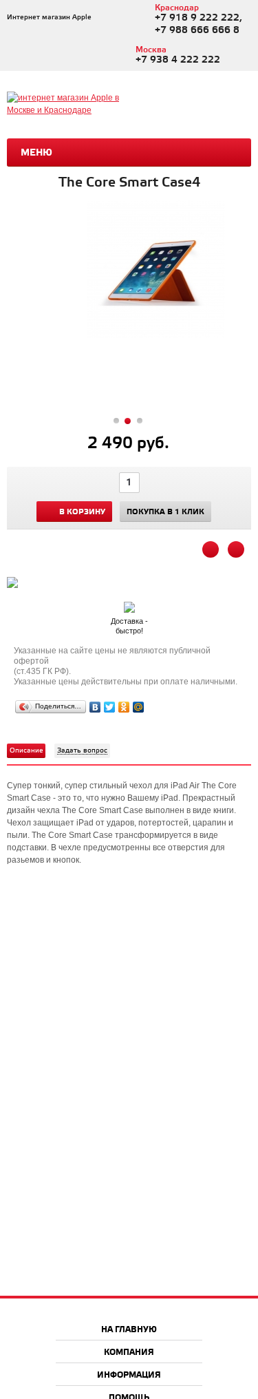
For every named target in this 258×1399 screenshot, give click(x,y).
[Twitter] (110, 707)
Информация (129, 1375)
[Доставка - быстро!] (129, 604)
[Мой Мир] (138, 707)
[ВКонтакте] (95, 707)
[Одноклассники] (124, 707)
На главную (129, 1330)
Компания (129, 1352)
